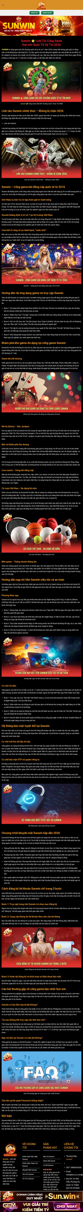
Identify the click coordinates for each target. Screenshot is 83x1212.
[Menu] (3, 5)
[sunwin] (41, 5)
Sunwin (5, 1159)
